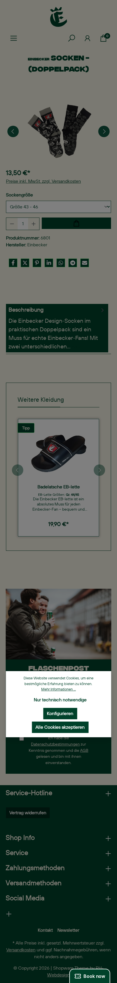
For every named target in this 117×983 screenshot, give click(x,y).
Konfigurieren (60, 713)
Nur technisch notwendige (60, 700)
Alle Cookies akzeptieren (60, 727)
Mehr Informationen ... (58, 689)
